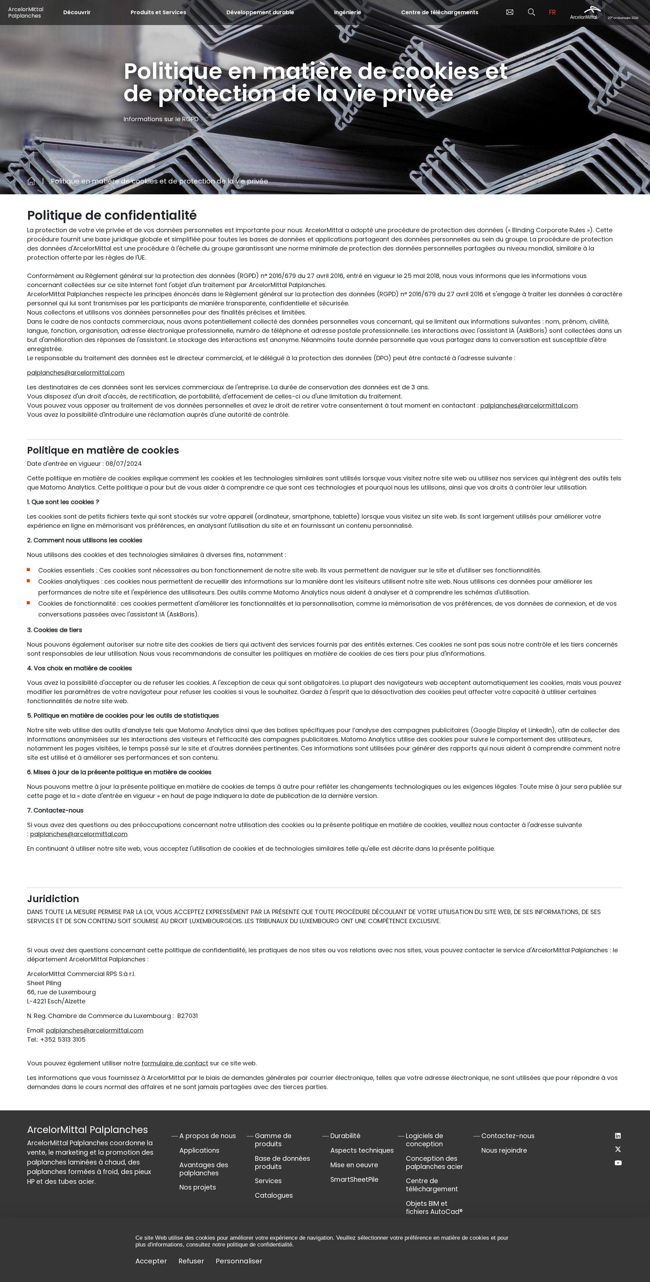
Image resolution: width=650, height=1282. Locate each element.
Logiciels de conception (424, 1140)
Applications (199, 1150)
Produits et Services (158, 12)
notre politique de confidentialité (252, 1244)
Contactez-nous (508, 1135)
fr (552, 12)
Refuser (191, 1261)
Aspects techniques (362, 1150)
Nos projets (197, 1187)
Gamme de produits (273, 1140)
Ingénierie (347, 12)
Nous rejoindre (504, 1150)
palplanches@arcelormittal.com (76, 372)
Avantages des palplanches (203, 1169)
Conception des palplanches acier (434, 1162)
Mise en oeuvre (354, 1165)
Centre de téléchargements (439, 12)
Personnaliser (239, 1261)
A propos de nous (207, 1135)
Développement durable (260, 12)
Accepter (151, 1261)
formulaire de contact (175, 1063)
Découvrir (77, 12)
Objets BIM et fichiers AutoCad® (434, 1207)
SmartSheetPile (354, 1179)
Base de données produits (282, 1162)
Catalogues (274, 1195)
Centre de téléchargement (432, 1185)
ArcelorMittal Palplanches (25, 12)
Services (268, 1181)
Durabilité (345, 1135)
